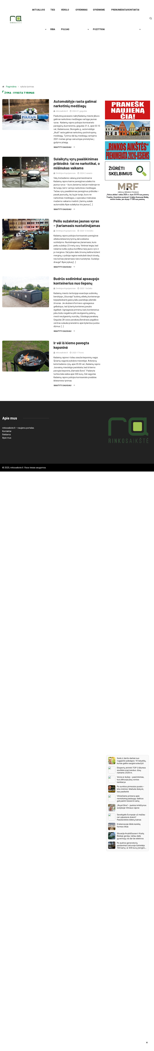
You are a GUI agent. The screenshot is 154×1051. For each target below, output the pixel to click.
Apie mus (6, 438)
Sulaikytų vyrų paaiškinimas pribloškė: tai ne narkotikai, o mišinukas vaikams (77, 163)
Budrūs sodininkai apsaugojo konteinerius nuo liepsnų (76, 280)
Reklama (6, 434)
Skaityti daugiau (62, 147)
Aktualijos (38, 10)
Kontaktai (6, 431)
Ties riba (52, 20)
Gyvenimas (81, 10)
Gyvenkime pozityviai (99, 20)
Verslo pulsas (65, 20)
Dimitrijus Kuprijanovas (65, 173)
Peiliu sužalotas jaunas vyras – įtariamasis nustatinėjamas (77, 223)
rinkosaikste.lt (62, 111)
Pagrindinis (11, 86)
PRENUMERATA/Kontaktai (125, 10)
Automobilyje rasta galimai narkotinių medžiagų (75, 103)
